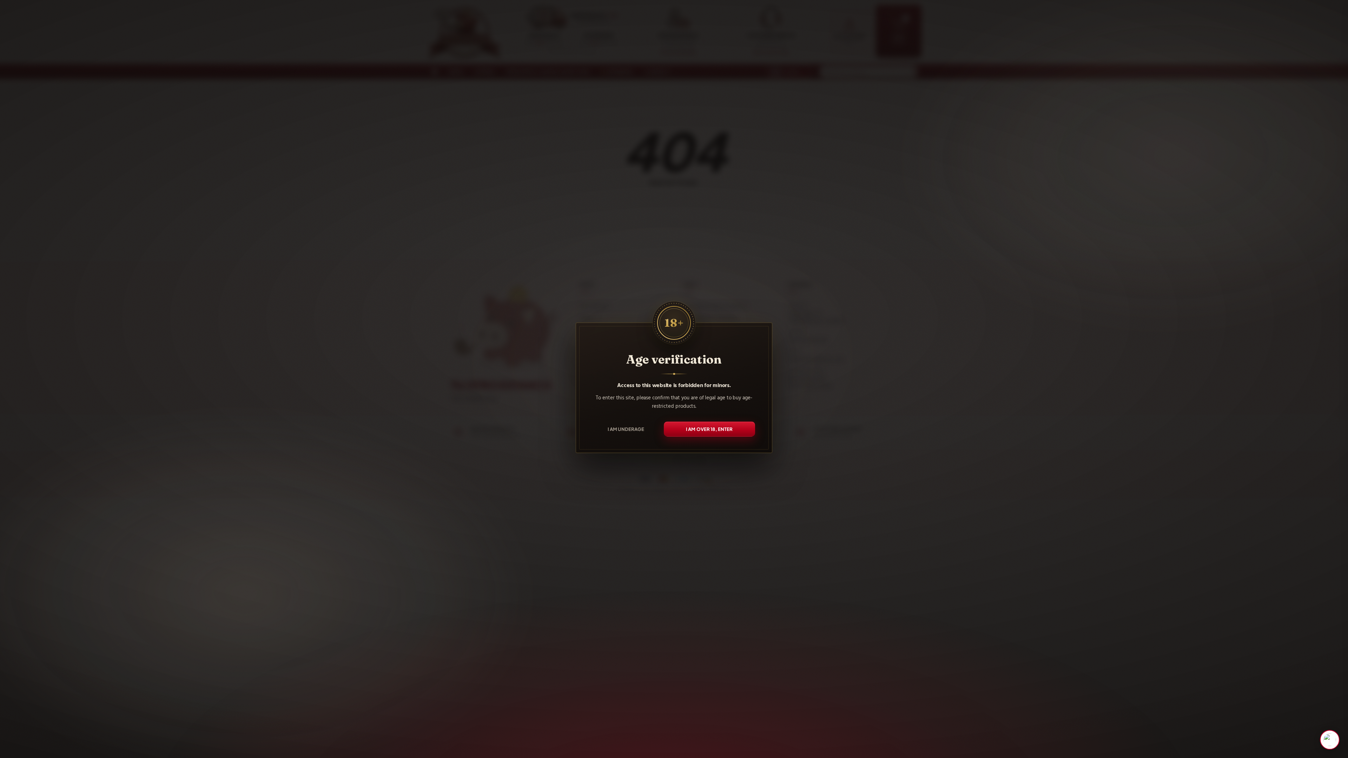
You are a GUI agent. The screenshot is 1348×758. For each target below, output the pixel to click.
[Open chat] (1330, 740)
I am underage (626, 429)
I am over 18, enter (709, 429)
